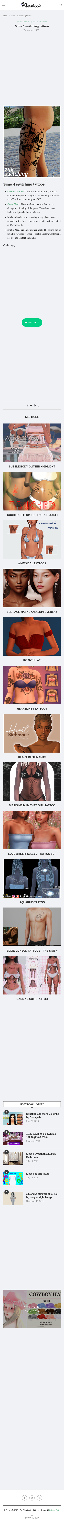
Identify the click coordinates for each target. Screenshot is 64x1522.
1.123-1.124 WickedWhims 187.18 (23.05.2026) (41, 1135)
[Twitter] (32, 1498)
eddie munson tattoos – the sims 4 (32, 950)
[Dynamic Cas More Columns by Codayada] (13, 1118)
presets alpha (22, 22)
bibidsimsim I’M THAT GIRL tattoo (32, 805)
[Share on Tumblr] (38, 405)
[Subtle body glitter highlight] (32, 442)
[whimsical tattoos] (32, 539)
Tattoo (44, 22)
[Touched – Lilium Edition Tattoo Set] (32, 491)
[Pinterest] (39, 1498)
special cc (34, 22)
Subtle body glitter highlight (32, 466)
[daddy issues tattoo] (32, 975)
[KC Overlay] (32, 636)
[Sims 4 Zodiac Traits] (13, 1178)
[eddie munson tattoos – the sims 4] (32, 927)
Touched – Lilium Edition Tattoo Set (32, 515)
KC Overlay (32, 660)
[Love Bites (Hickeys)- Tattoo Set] (32, 830)
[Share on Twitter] (31, 405)
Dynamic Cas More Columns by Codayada (42, 1115)
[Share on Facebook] (27, 405)
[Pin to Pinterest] (35, 405)
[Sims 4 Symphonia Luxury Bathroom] (13, 1158)
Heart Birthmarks (32, 757)
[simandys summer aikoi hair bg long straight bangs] (13, 1198)
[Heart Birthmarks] (32, 733)
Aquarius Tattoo (32, 902)
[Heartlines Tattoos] (32, 685)
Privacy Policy (54, 1510)
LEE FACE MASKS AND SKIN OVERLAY (32, 612)
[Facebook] (24, 1498)
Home (6, 15)
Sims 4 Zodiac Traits (37, 1173)
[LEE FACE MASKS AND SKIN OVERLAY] (32, 588)
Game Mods (13, 204)
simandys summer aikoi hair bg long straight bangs (42, 1195)
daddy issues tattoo (32, 999)
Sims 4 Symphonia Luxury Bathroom (41, 1155)
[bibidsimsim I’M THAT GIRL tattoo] (32, 781)
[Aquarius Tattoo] (32, 878)
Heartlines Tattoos (32, 708)
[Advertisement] (32, 68)
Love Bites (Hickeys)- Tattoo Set (32, 853)
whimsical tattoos (32, 563)
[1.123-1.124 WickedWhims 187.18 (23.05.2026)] (13, 1138)
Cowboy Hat (32, 1307)
